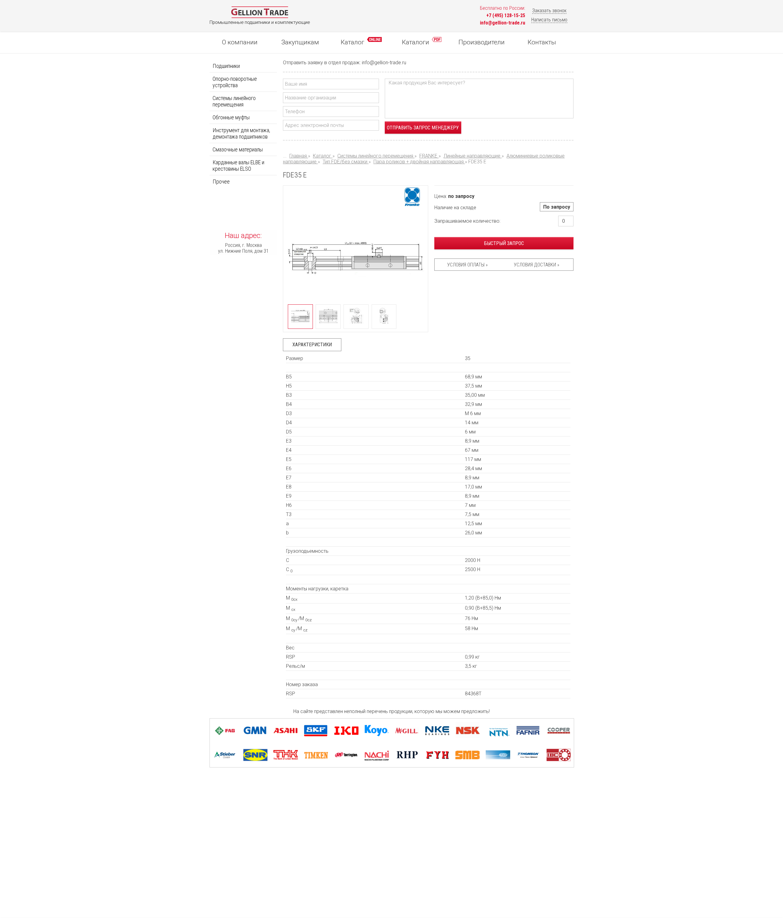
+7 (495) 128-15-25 (505, 15)
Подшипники (226, 66)
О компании (240, 42)
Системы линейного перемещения (234, 101)
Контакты (542, 42)
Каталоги (416, 42)
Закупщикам (300, 42)
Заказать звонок (549, 10)
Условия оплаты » (467, 265)
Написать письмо (549, 20)
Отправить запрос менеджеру (423, 128)
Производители (481, 42)
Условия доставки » (536, 265)
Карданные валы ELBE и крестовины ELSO (238, 165)
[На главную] (260, 17)
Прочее (221, 181)
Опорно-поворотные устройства (235, 82)
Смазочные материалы (238, 149)
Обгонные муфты (231, 117)
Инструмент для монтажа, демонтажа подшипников (241, 133)
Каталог (353, 42)
